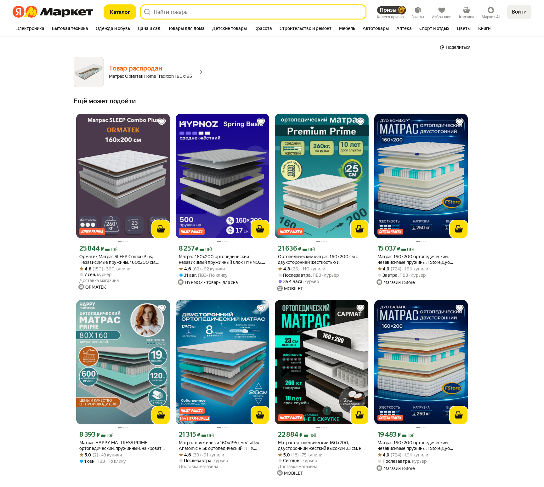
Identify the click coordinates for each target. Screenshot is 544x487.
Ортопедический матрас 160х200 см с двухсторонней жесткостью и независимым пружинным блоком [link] (318, 259)
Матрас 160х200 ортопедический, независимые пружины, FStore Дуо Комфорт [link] (413, 259)
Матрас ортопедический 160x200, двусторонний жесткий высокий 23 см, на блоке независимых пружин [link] (321, 445)
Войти (519, 12)
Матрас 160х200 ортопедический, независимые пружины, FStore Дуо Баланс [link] (413, 445)
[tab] (30, 29)
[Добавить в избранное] (161, 121)
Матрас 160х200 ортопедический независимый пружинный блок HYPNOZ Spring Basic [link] (220, 259)
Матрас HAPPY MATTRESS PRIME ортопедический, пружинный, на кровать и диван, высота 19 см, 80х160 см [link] (121, 445)
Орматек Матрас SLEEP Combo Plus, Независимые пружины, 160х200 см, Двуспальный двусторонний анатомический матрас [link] (117, 259)
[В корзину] (160, 229)
